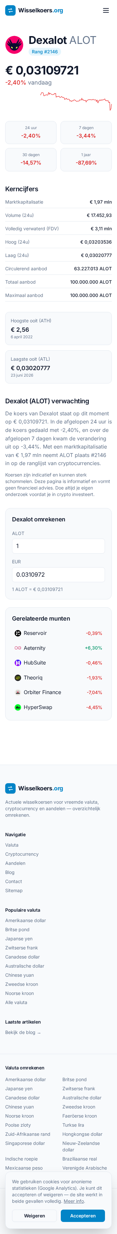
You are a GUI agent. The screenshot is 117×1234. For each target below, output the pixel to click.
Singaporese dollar (25, 1143)
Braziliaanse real (79, 1158)
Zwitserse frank (21, 947)
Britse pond (17, 929)
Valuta (12, 845)
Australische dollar (24, 966)
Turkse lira (73, 1125)
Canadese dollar (22, 956)
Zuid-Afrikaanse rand (27, 1134)
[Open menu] (106, 10)
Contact (13, 881)
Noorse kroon (19, 993)
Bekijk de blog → (23, 1032)
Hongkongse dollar (82, 1134)
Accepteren (83, 1215)
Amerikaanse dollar (25, 920)
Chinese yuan (19, 975)
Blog (10, 872)
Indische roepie (21, 1158)
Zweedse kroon (21, 984)
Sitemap (14, 890)
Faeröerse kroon (79, 1116)
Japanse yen (18, 938)
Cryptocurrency (22, 854)
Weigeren (34, 1215)
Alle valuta (16, 1002)
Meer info (74, 1201)
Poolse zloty (18, 1125)
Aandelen (15, 863)
